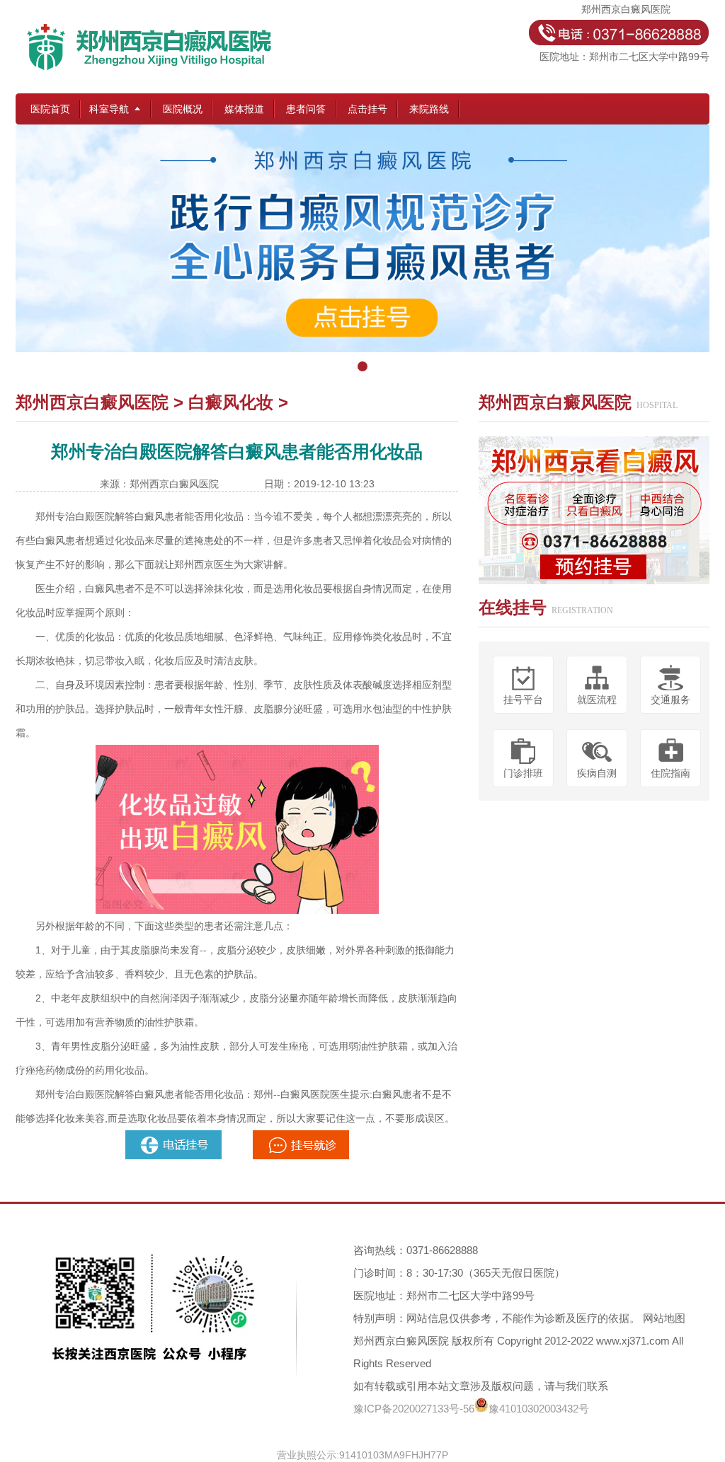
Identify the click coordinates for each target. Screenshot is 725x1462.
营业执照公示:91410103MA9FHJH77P (362, 1455)
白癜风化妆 (230, 402)
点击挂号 (367, 109)
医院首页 (50, 109)
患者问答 (306, 109)
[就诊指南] (174, 1136)
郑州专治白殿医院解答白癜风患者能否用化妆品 (139, 516)
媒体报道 (244, 109)
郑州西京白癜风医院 (92, 402)
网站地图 (664, 1318)
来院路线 (429, 109)
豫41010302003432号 (539, 1409)
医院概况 (182, 109)
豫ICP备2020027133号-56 (413, 1409)
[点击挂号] (362, 251)
